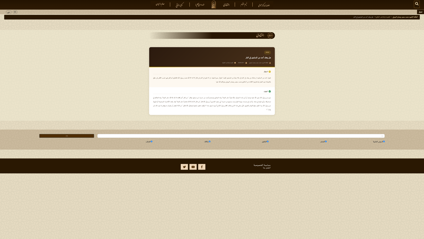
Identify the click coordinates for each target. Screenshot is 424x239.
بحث (67, 136)
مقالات (206, 142)
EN (15, 12)
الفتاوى (264, 142)
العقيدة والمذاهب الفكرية (382, 17)
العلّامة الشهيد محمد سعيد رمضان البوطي (405, 17)
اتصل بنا (267, 168)
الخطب (322, 142)
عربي (8, 12)
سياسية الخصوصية (262, 165)
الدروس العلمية (378, 142)
